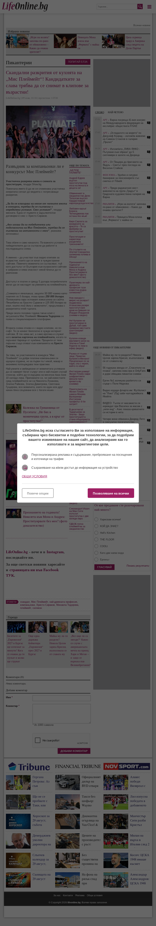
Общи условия (34, 476)
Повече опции (38, 493)
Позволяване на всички (111, 493)
